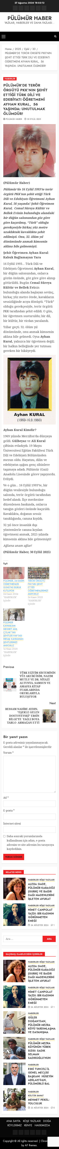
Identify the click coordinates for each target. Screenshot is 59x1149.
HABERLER (10, 78)
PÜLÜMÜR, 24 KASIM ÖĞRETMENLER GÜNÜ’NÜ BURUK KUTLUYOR (13, 585)
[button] (3, 36)
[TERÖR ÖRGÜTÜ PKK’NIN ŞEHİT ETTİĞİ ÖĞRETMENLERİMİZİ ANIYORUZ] (38, 573)
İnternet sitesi (12, 823)
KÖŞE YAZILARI (47, 880)
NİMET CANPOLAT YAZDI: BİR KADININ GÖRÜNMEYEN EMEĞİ (41, 915)
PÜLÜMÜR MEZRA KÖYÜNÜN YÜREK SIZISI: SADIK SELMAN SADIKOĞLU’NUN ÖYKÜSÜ (39, 1052)
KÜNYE (28, 1125)
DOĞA (47, 1121)
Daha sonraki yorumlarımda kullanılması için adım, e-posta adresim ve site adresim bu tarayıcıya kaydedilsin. (30, 842)
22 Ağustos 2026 (40, 1108)
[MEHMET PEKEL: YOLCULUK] (14, 1099)
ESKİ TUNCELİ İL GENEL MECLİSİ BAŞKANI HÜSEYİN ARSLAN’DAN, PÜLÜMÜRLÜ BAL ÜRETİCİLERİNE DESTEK (40, 1080)
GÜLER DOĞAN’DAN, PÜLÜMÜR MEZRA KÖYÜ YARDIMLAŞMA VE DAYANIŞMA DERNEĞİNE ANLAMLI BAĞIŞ (42, 1029)
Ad (6, 797)
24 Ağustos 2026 (40, 925)
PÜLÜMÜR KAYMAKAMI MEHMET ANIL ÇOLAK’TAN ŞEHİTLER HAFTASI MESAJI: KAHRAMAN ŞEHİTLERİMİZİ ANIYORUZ (13, 634)
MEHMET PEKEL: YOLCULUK (38, 1101)
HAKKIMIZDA (42, 1125)
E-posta (9, 810)
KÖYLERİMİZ (14, 1125)
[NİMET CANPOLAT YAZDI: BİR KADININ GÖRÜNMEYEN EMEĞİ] (14, 914)
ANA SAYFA (13, 1121)
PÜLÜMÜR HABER (30, 18)
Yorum (8, 752)
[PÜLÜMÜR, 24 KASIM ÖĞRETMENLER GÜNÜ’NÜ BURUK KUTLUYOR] (14, 573)
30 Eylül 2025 (34, 119)
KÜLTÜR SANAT (36, 1095)
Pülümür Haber (14, 119)
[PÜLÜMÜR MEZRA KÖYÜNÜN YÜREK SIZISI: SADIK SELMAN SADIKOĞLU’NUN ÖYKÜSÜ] (14, 1048)
